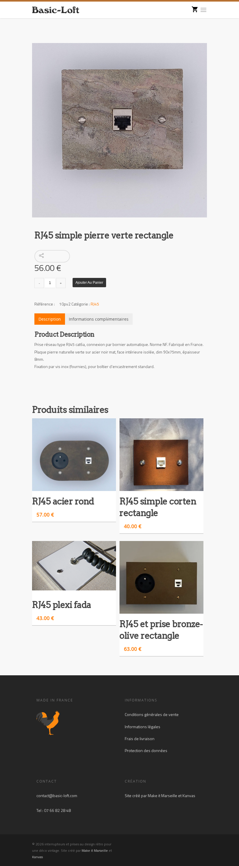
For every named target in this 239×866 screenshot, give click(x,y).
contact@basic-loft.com (56, 795)
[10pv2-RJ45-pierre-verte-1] (119, 130)
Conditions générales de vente (152, 714)
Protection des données (146, 750)
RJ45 (95, 304)
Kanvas (188, 795)
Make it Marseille (162, 795)
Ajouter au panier (89, 283)
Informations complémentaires (99, 319)
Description (49, 319)
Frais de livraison (139, 738)
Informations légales (142, 727)
